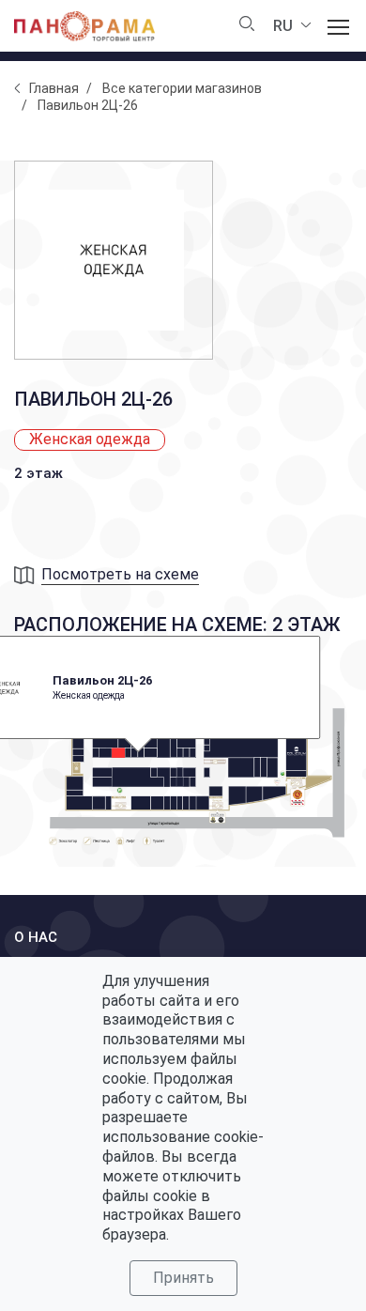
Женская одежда (89, 439)
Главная (54, 88)
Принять (183, 1278)
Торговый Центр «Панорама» (84, 26)
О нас (35, 937)
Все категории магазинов (182, 88)
